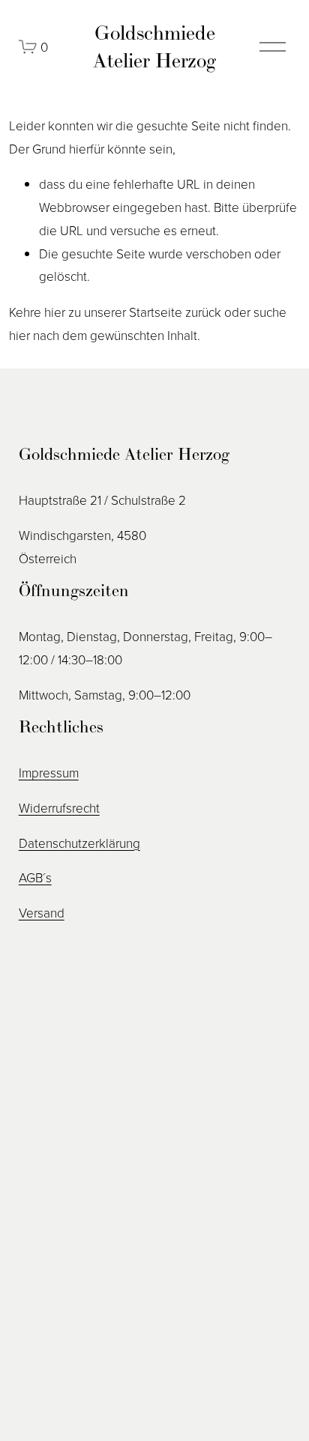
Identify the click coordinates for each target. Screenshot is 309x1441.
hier (54, 312)
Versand (41, 912)
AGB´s (35, 877)
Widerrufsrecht (59, 807)
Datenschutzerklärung (79, 843)
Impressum (49, 772)
